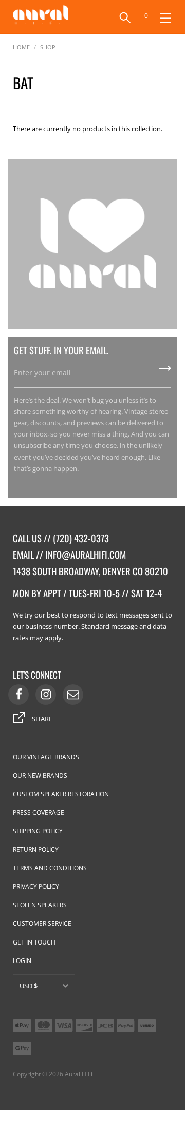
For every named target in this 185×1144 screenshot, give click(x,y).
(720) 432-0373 (81, 538)
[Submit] (165, 371)
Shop (47, 46)
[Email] (73, 694)
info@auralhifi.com (85, 554)
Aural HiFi (78, 1073)
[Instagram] (45, 694)
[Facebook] (18, 694)
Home (21, 46)
